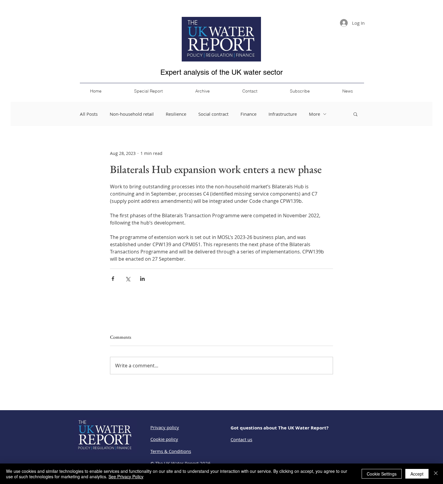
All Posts (89, 114)
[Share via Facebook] (113, 278)
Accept (416, 474)
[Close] (435, 473)
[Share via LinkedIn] (142, 278)
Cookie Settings (382, 474)
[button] (355, 114)
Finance (248, 114)
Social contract (213, 114)
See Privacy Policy (125, 476)
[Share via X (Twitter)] (127, 278)
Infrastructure (283, 114)
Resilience (176, 114)
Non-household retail (132, 114)
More (314, 114)
